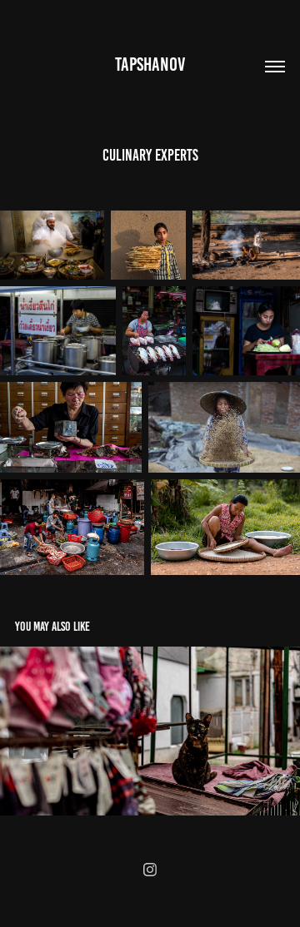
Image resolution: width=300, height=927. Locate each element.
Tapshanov (150, 64)
